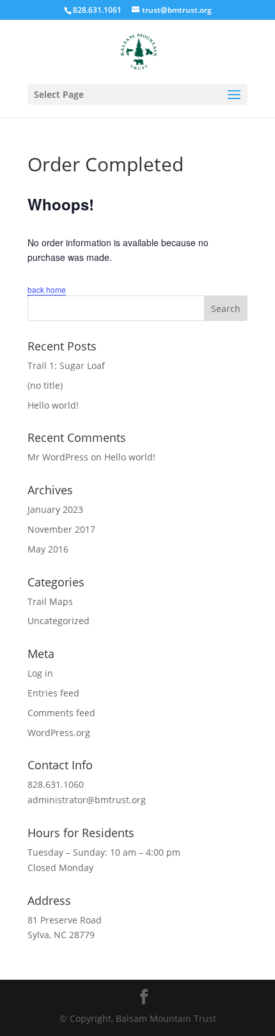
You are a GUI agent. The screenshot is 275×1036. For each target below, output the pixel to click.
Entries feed (53, 693)
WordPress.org (59, 732)
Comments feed (61, 713)
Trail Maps (50, 601)
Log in (40, 673)
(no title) (45, 385)
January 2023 (55, 509)
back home (47, 289)
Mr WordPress (58, 457)
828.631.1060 (56, 784)
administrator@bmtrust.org (87, 800)
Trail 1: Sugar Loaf (66, 365)
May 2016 (48, 549)
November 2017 (61, 529)
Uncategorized (59, 621)
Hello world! (53, 405)
